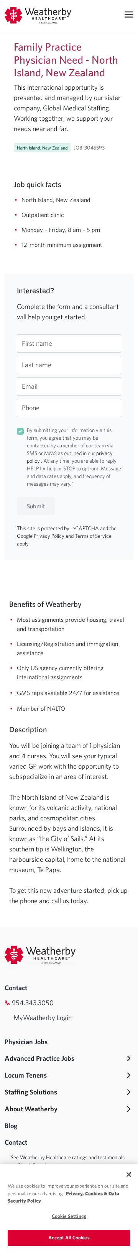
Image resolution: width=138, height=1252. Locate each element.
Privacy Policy (50, 536)
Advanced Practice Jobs (39, 1058)
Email (30, 386)
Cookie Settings (69, 1216)
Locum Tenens (26, 1075)
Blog (11, 1126)
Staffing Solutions (31, 1092)
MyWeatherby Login (42, 1018)
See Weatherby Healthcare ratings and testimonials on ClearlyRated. (68, 1161)
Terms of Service (93, 536)
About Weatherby (31, 1109)
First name (37, 343)
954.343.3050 (33, 1003)
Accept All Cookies (68, 1237)
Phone (30, 408)
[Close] (128, 1174)
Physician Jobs (26, 1042)
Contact (16, 988)
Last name (36, 365)
